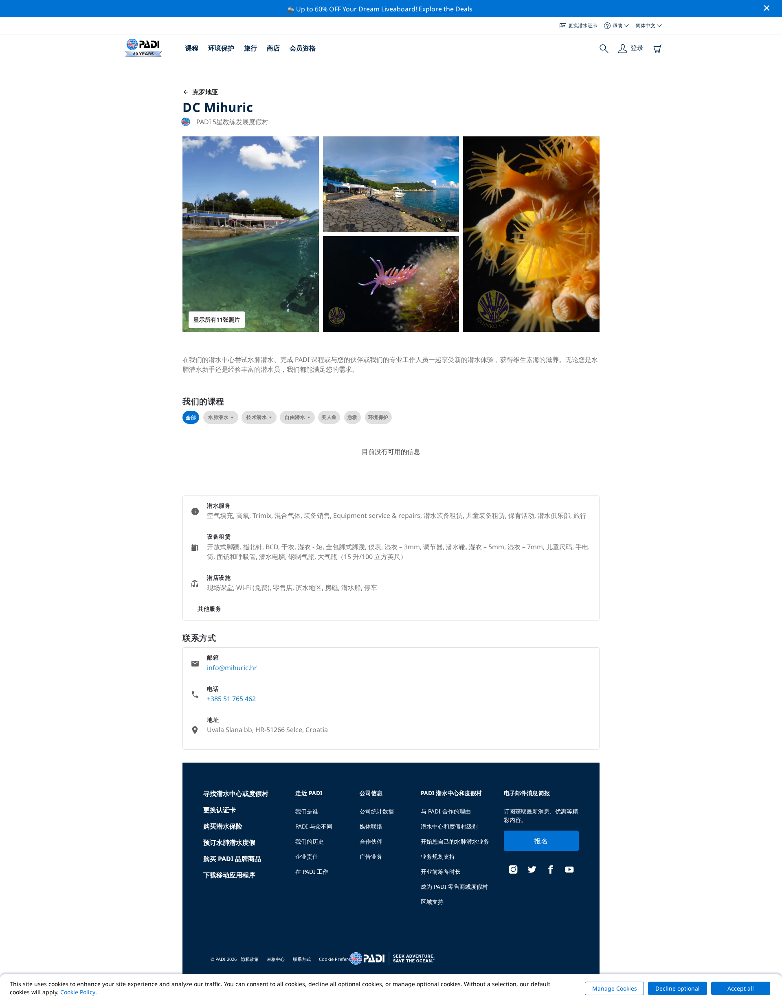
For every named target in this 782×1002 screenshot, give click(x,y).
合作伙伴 (371, 841)
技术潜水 (256, 417)
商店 (273, 48)
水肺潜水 (218, 417)
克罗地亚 (203, 92)
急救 (352, 417)
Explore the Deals (445, 8)
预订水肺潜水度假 (229, 842)
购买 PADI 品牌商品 (232, 858)
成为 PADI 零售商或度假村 (454, 886)
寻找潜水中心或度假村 (235, 793)
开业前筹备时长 (441, 871)
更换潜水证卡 (582, 25)
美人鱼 (329, 417)
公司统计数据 (377, 811)
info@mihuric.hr (232, 667)
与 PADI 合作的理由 (446, 811)
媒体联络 (371, 826)
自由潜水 (295, 417)
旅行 (250, 48)
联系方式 (302, 959)
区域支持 (432, 902)
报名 (541, 840)
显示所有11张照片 (216, 319)
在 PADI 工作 (311, 871)
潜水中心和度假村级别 (449, 826)
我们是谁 (306, 811)
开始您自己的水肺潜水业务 (455, 841)
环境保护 (221, 48)
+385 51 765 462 (231, 698)
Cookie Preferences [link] (339, 959)
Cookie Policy (77, 992)
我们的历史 (309, 841)
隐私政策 (250, 959)
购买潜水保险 (222, 826)
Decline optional (677, 988)
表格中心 (276, 959)
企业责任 (306, 856)
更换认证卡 (219, 809)
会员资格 (303, 48)
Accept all (740, 988)
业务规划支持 (438, 856)
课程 (191, 48)
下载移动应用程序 (229, 874)
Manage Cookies (614, 988)
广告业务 (371, 856)
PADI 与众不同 (313, 826)
